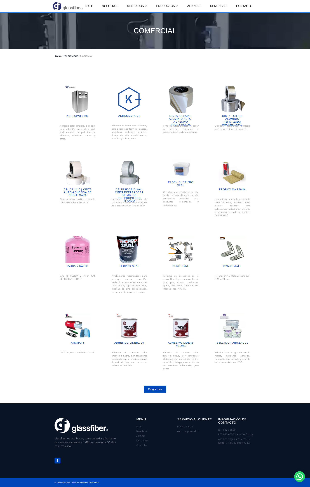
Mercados (135, 6)
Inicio (89, 6)
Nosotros (110, 6)
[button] (155, 389)
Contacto (244, 6)
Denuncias (218, 6)
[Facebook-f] (57, 460)
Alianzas (194, 6)
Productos (165, 6)
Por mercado (70, 56)
